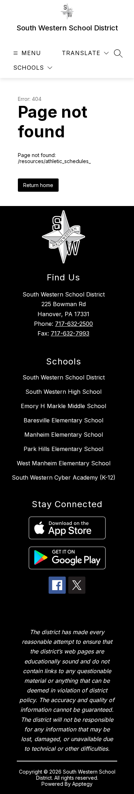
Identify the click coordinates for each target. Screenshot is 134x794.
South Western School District (64, 377)
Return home (38, 185)
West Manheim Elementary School (63, 463)
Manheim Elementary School (63, 434)
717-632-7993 (70, 333)
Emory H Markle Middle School (63, 406)
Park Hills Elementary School (63, 448)
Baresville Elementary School (63, 420)
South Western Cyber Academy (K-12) (63, 477)
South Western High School (63, 391)
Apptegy (82, 784)
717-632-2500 (74, 323)
